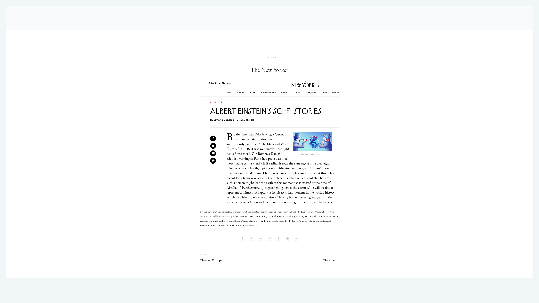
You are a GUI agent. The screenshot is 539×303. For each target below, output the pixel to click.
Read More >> (250, 225)
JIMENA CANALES (296, 35)
